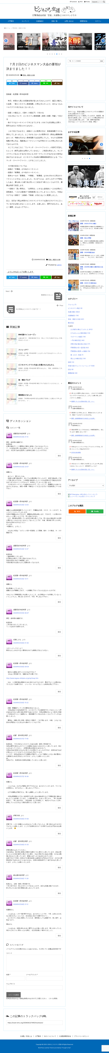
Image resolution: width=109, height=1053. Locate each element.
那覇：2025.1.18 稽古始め (88, 283)
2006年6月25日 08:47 (21, 613)
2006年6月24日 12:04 (21, 505)
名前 (8, 974)
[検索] (104, 2)
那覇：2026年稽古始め (87, 252)
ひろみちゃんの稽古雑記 (80, 333)
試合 (70, 369)
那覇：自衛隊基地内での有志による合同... (83, 418)
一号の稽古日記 (77, 340)
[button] (7, 41)
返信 (59, 456)
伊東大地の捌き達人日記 (80, 344)
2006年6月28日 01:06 (21, 819)
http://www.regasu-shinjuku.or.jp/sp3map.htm (22, 678)
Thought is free (66, 1048)
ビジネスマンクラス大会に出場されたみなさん (36, 365)
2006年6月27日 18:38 (21, 776)
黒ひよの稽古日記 (78, 358)
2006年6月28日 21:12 (20, 904)
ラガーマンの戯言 (78, 337)
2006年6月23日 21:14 (20, 437)
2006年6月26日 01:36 (21, 643)
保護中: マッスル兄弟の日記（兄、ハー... (83, 401)
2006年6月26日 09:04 (21, 667)
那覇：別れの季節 (85, 238)
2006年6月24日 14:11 (20, 579)
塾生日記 (71, 323)
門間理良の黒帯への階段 (80, 351)
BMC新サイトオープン (27, 334)
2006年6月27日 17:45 (20, 739)
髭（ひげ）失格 (77, 355)
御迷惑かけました (25, 395)
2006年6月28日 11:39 (20, 878)
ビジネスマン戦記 (75, 308)
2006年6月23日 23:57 (21, 467)
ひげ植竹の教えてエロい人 (82, 329)
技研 (71, 362)
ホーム (8, 28)
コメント (9, 953)
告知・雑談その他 (20, 28)
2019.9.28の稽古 (76, 452)
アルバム (72, 304)
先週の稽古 (74, 312)
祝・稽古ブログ (24, 380)
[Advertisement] (34, 233)
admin (59, 265)
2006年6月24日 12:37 (20, 549)
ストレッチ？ (23, 350)
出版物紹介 (73, 315)
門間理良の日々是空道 (80, 347)
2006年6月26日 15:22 (20, 702)
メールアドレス (32, 974)
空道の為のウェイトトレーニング (81, 366)
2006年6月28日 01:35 (21, 844)
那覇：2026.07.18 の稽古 (88, 223)
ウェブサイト (10, 984)
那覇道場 (72, 373)
